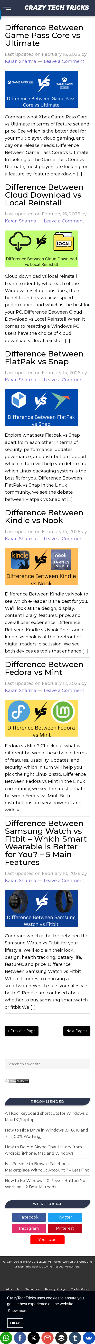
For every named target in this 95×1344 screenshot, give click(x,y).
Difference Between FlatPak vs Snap (44, 357)
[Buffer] (61, 1338)
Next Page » (76, 1031)
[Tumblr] (75, 1338)
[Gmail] (47, 1338)
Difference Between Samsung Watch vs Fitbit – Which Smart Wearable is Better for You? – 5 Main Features (46, 842)
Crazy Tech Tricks (56, 7)
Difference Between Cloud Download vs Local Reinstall (44, 194)
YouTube (47, 1239)
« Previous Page (22, 1031)
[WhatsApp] (6, 1338)
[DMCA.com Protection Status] (17, 1084)
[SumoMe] (89, 1338)
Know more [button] (18, 1310)
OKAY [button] (15, 1323)
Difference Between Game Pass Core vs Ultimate (44, 35)
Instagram (29, 1228)
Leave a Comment (64, 61)
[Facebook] (20, 1338)
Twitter (65, 1217)
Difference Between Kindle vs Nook (44, 516)
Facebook (28, 1217)
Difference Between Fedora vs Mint (44, 668)
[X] (34, 1338)
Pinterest (65, 1228)
